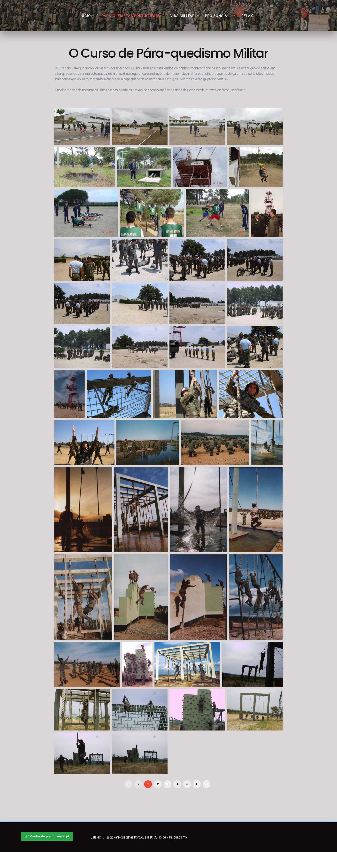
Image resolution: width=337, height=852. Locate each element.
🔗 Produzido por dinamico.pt (47, 836)
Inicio (85, 16)
